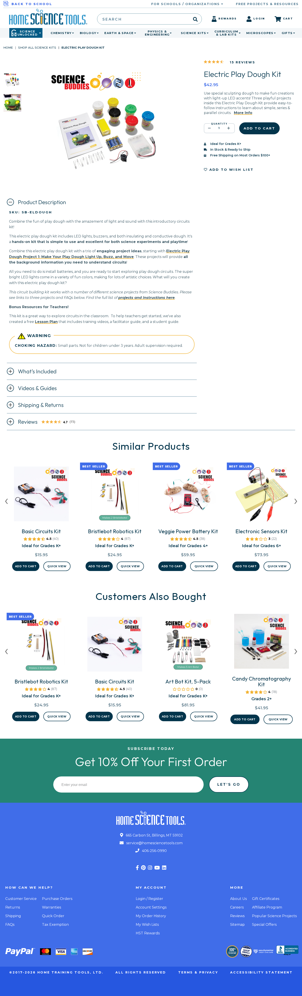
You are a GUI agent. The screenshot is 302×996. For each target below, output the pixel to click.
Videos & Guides (37, 388)
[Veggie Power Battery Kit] (188, 496)
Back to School (31, 4)
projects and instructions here (146, 298)
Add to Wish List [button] (231, 169)
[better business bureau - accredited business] (287, 950)
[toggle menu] (72, 33)
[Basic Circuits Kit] (41, 496)
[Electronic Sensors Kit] (261, 496)
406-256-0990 (154, 851)
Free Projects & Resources (267, 4)
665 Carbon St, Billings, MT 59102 (154, 835)
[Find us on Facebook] (137, 868)
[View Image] (12, 85)
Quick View (56, 566)
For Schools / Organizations (186, 4)
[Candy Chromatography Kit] (261, 643)
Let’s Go (228, 784)
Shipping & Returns (41, 404)
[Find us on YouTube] (157, 868)
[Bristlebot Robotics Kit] (115, 496)
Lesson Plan (46, 322)
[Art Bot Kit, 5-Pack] (188, 646)
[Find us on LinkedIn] (164, 868)
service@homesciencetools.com (154, 843)
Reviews (48, 422)
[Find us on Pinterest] (143, 868)
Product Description (42, 202)
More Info (243, 113)
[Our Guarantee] (232, 951)
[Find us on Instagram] (150, 868)
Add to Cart (25, 566)
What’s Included (37, 371)
